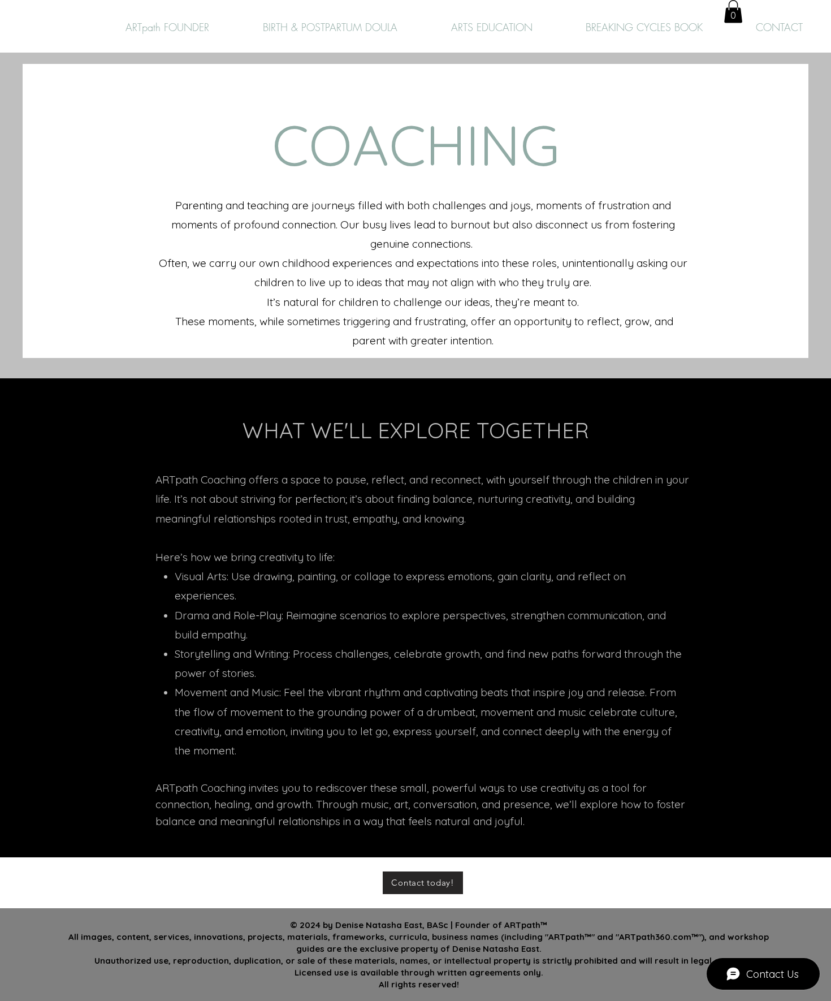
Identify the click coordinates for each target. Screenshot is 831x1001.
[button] (733, 11)
